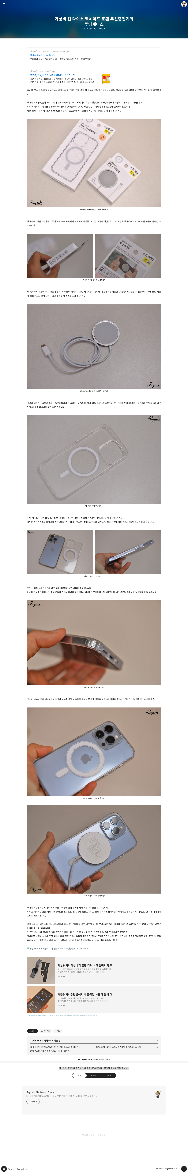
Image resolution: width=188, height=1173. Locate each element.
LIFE (40, 1040)
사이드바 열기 (4, 4)
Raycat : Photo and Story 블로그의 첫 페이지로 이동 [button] (94, 4)
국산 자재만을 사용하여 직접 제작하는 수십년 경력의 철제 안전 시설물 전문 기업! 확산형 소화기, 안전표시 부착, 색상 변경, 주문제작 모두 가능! (62, 80)
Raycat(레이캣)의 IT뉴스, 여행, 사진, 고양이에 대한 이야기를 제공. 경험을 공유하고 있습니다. (61, 1096)
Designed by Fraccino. (172, 1169)
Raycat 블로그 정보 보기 (184, 4)
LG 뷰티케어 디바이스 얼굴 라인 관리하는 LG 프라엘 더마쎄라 (55, 1047)
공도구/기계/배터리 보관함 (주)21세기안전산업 (52, 75)
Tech (33, 1040)
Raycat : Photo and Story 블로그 (4, 1169)
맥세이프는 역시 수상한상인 (43, 55)
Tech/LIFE (102, 29)
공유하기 (94, 1075)
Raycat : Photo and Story (40, 1092)
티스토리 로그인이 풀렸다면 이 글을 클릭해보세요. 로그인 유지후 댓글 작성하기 (94, 1068)
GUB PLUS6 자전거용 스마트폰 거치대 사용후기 (50, 1051)
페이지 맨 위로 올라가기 (184, 1169)
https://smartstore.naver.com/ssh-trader (47, 51)
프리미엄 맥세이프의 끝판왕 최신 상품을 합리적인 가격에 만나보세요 (60, 59)
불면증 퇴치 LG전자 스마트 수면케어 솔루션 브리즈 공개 (118, 1047)
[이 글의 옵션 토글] (36, 1031)
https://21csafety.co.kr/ (40, 71)
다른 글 (108, 1075)
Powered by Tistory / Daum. (18, 1169)
